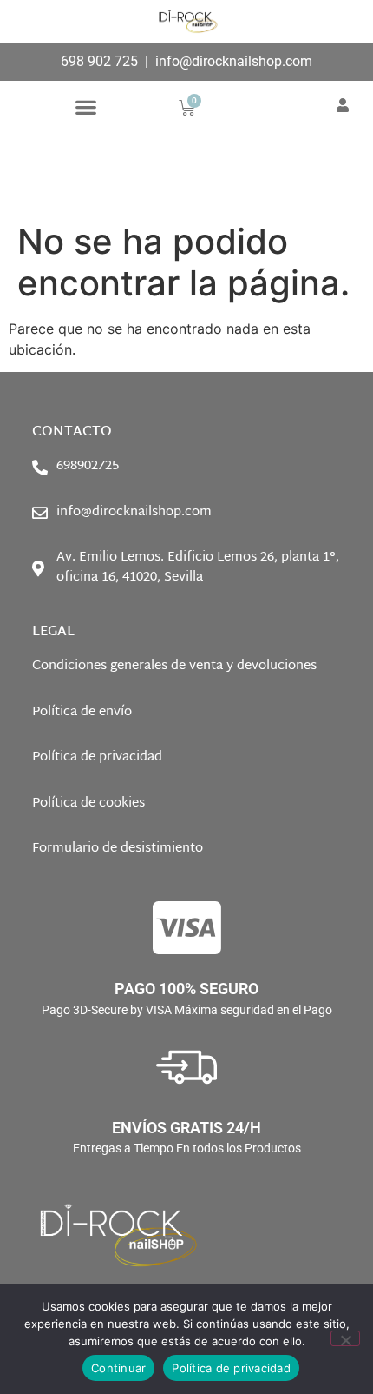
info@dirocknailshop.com (233, 61)
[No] (345, 1338)
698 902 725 (99, 61)
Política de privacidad (231, 1368)
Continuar (118, 1368)
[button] (85, 106)
